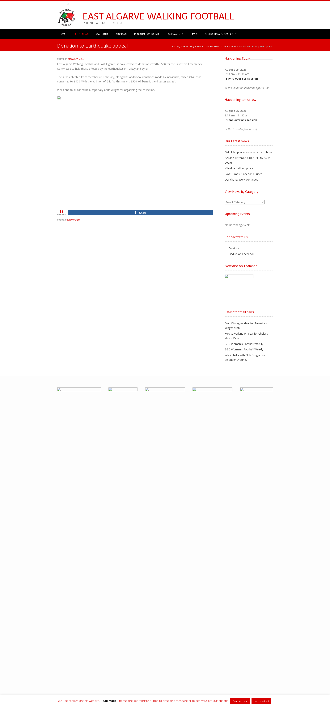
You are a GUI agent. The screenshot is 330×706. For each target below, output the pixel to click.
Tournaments (175, 34)
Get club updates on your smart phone (249, 152)
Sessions (121, 34)
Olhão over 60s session (241, 120)
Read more (108, 701)
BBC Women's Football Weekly (244, 344)
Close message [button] (239, 701)
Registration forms (146, 34)
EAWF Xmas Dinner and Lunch (243, 174)
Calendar (102, 34)
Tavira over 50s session (242, 78)
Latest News (81, 34)
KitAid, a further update (239, 168)
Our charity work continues (241, 179)
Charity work (73, 219)
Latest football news (239, 312)
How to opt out (261, 701)
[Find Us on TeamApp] (68, 4)
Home (63, 34)
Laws (194, 34)
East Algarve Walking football (158, 16)
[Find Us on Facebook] (63, 4)
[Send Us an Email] (59, 4)
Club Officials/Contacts (220, 34)
